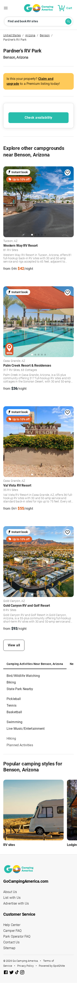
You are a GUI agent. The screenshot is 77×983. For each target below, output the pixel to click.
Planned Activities (20, 745)
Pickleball (14, 699)
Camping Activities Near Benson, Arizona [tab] (35, 664)
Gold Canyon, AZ (14, 601)
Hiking (11, 738)
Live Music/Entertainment (26, 729)
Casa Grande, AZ (14, 361)
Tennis (11, 705)
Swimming (14, 722)
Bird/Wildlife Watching (23, 676)
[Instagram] (22, 973)
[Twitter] (12, 973)
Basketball (14, 712)
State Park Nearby (20, 689)
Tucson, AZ (10, 241)
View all (14, 645)
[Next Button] (69, 201)
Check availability (38, 118)
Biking (11, 682)
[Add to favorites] (67, 172)
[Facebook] (6, 973)
